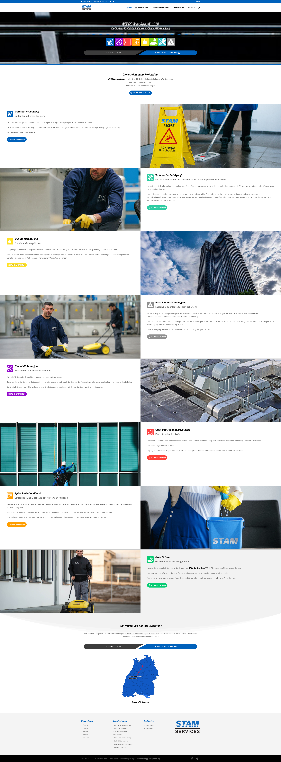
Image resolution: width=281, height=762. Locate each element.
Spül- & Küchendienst (28, 493)
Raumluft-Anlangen (26, 366)
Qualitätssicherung (26, 239)
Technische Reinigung (168, 175)
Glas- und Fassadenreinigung (172, 430)
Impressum (149, 728)
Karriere (85, 731)
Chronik (85, 728)
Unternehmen (142, 8)
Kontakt (191, 8)
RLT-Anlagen (118, 735)
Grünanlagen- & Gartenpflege (123, 744)
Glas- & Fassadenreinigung (122, 725)
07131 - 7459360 (114, 52)
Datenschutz (150, 725)
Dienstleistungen (162, 8)
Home (130, 8)
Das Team (86, 738)
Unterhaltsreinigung (27, 112)
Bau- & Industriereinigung (170, 303)
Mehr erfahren (17, 139)
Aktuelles (180, 8)
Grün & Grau (162, 557)
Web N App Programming (149, 759)
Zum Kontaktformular (166, 52)
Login (198, 2)
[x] (114, 1)
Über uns (86, 725)
